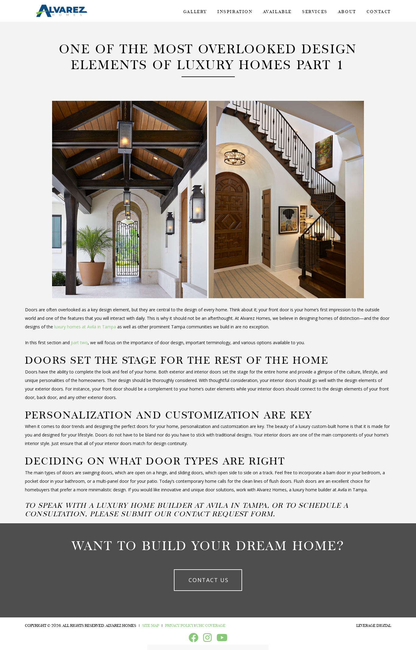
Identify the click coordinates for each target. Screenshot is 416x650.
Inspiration (235, 11)
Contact (379, 11)
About (347, 11)
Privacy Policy (179, 625)
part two (79, 342)
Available (277, 11)
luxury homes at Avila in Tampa (85, 327)
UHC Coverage (210, 625)
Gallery (195, 11)
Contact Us (209, 580)
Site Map (150, 625)
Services (315, 11)
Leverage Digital (373, 626)
